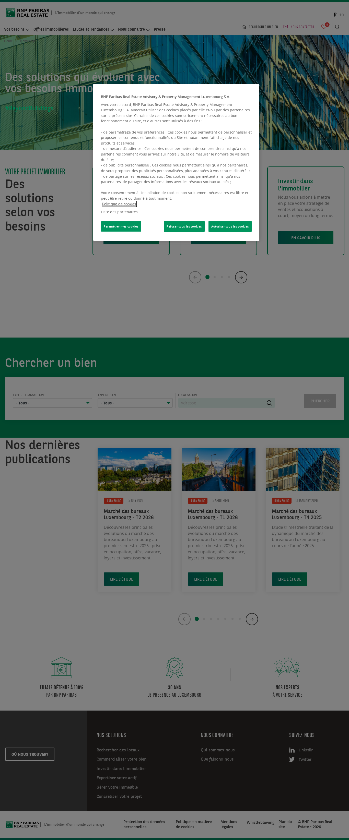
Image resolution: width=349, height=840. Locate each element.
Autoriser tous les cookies (230, 226)
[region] (176, 162)
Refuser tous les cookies (184, 226)
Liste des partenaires (119, 211)
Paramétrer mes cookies (121, 226)
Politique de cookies (119, 203)
